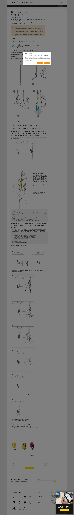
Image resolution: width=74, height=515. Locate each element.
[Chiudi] (50, 52)
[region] (37, 58)
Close (65, 512)
